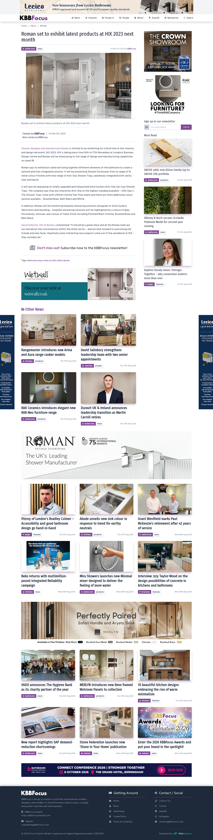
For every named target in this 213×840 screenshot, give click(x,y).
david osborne (63, 260)
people (98, 365)
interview (145, 591)
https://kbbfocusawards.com (35, 815)
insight (150, 284)
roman (45, 260)
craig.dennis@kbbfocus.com (35, 824)
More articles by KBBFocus (35, 137)
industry (87, 753)
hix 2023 (52, 260)
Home (24, 25)
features (159, 284)
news (40, 48)
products (39, 361)
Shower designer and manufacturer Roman (45, 148)
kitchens (28, 361)
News (34, 25)
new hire (88, 365)
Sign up (186, 127)
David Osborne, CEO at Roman (37, 225)
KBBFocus (131, 48)
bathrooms (30, 48)
